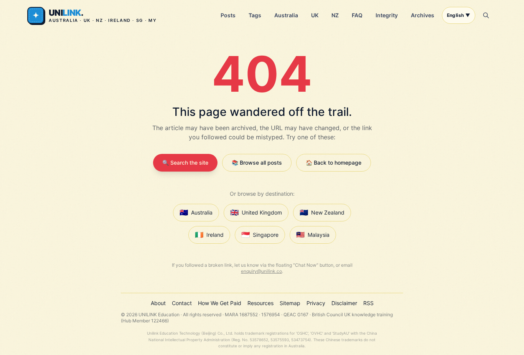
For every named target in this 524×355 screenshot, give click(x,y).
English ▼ (458, 15)
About (158, 303)
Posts (228, 15)
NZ (335, 15)
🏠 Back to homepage (333, 162)
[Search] (486, 15)
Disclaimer (344, 303)
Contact (182, 303)
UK (314, 15)
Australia (286, 15)
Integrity (387, 15)
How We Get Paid (219, 303)
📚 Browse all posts (257, 162)
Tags (255, 15)
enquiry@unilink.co (261, 271)
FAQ (357, 15)
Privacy (315, 303)
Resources (260, 303)
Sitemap (290, 303)
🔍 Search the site (185, 162)
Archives (422, 15)
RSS (368, 303)
